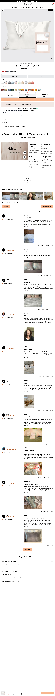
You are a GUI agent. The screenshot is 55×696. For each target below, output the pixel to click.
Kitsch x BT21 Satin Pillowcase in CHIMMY (22, 90)
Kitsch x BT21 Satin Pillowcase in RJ (29, 90)
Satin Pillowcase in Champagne (29, 82)
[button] (2, 10)
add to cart (47, 693)
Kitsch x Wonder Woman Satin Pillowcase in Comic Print (19, 90)
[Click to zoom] (51, 58)
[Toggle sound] (24, 152)
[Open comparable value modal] (17, 71)
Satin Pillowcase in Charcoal (9, 82)
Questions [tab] (15, 203)
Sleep (33, 7)
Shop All (41, 7)
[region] (27, 1)
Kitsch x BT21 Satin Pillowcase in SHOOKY (32, 90)
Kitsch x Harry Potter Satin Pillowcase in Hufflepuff (5, 90)
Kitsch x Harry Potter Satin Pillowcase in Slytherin (12, 90)
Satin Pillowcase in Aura (19, 82)
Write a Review (48, 207)
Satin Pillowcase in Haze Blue (12, 82)
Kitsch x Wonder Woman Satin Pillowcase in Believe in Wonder (15, 90)
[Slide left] (15, 1)
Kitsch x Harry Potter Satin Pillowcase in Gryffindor (2, 90)
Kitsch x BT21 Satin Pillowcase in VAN (39, 90)
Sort (40, 211)
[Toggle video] (24, 157)
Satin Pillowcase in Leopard (22, 82)
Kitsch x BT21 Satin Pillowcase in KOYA (26, 90)
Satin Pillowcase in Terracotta (32, 82)
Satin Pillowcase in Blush (15, 82)
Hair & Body (27, 7)
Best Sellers (21, 7)
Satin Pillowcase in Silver (26, 82)
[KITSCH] (28, 4)
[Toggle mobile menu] (2, 4)
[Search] (4, 4)
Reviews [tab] (6, 203)
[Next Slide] (52, 196)
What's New (14, 7)
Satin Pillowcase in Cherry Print (5, 82)
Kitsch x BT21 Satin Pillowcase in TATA (36, 90)
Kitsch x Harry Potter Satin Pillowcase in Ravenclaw (9, 90)
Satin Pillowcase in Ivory (2, 82)
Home (20, 63)
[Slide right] (40, 1)
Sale (37, 7)
